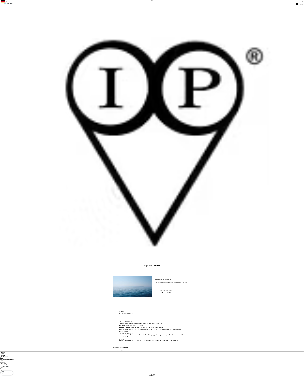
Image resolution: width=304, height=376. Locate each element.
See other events (166, 292)
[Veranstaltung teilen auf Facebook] (114, 350)
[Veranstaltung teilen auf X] (118, 350)
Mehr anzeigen (121, 339)
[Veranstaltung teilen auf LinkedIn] (122, 350)
